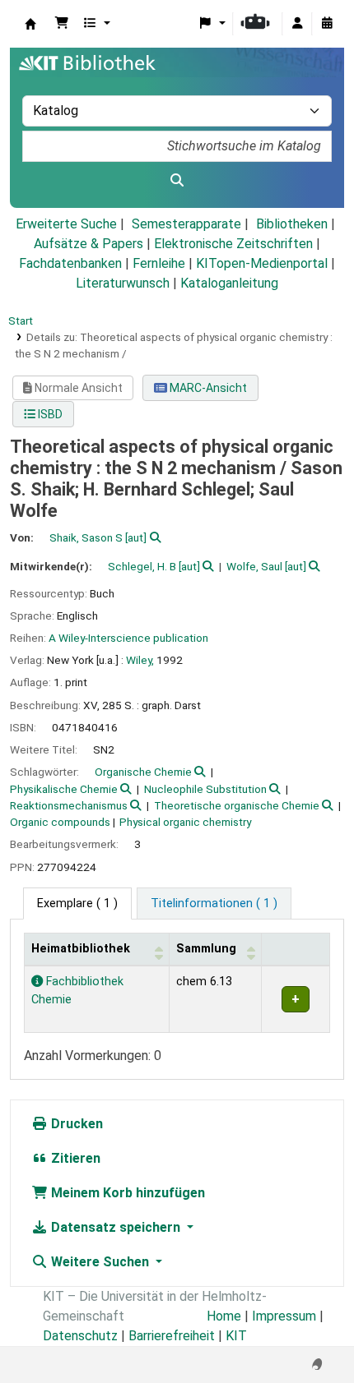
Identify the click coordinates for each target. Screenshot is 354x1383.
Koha (30, 24)
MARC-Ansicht (207, 387)
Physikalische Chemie (64, 788)
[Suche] (177, 181)
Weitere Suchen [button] (100, 1262)
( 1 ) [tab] (77, 903)
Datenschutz (80, 1336)
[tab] (214, 903)
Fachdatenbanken (70, 263)
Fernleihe (159, 263)
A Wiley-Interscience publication (128, 637)
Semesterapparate (186, 224)
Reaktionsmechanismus (69, 805)
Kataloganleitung (229, 283)
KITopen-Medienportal (262, 263)
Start (20, 320)
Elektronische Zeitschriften (233, 243)
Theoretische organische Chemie (236, 805)
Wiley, (140, 659)
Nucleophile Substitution (205, 788)
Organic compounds (60, 821)
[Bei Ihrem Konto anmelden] (297, 23)
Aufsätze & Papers (88, 243)
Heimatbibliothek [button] (80, 949)
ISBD (49, 414)
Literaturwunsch (123, 283)
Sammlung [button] (206, 949)
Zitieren (74, 1158)
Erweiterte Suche (66, 224)
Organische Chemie (143, 771)
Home (224, 1316)
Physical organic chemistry (185, 821)
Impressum (284, 1316)
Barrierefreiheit (171, 1336)
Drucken (75, 1124)
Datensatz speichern (116, 1227)
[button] (62, 23)
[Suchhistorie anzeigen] (327, 23)
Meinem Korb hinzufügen (126, 1193)
